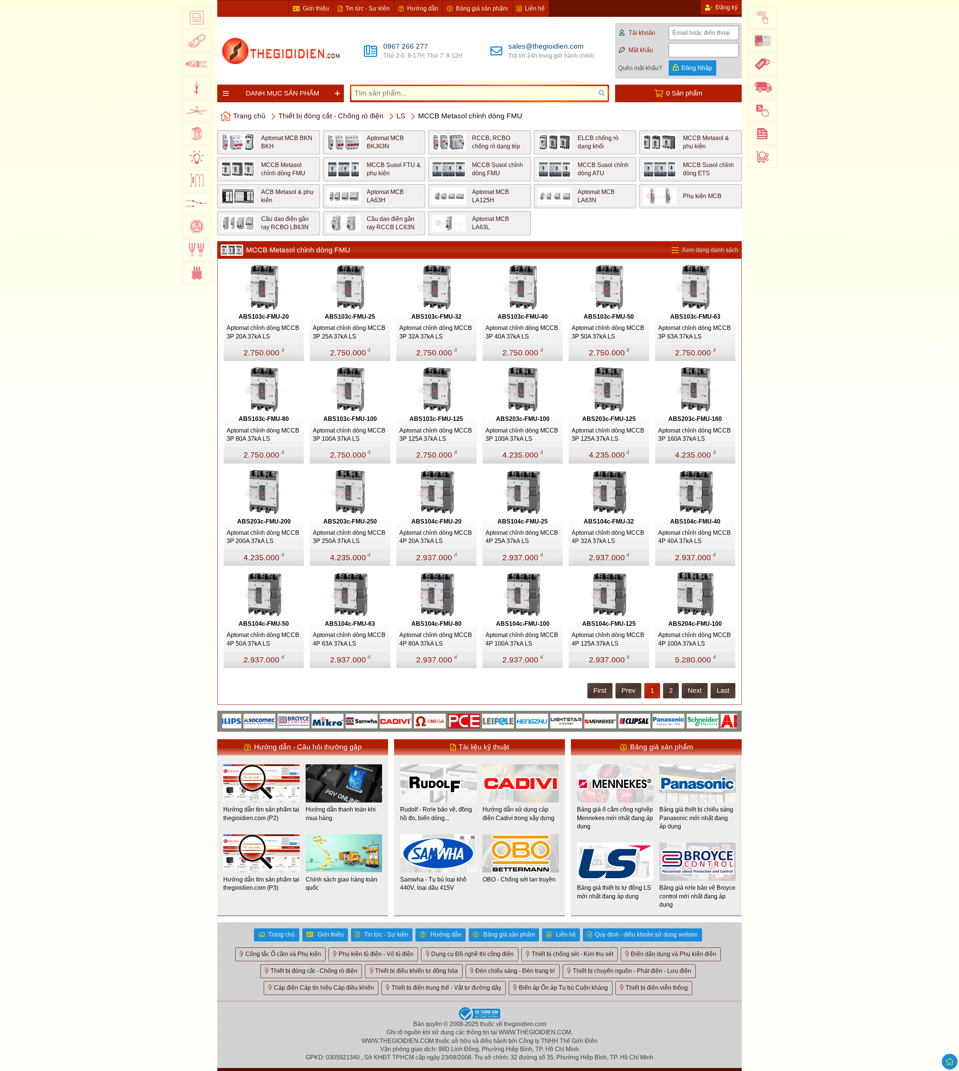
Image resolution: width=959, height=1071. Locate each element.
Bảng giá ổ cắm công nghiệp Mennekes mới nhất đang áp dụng (615, 817)
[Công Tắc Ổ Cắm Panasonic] (644, 720)
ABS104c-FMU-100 (523, 624)
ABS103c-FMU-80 (264, 419)
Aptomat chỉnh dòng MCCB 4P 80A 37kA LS (435, 639)
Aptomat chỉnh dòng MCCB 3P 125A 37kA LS (435, 434)
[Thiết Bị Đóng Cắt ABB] (713, 720)
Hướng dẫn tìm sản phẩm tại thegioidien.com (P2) (261, 813)
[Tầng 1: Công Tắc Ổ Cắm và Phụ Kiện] (196, 17)
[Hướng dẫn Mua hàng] (762, 17)
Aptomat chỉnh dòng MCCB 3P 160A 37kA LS (694, 434)
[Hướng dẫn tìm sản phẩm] (762, 157)
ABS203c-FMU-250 (350, 521)
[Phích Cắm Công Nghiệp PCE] (440, 720)
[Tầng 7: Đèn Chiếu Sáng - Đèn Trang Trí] (196, 157)
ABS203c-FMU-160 (695, 419)
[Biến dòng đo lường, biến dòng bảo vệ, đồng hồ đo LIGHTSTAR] (542, 720)
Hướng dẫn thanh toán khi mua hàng (341, 813)
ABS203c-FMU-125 (609, 419)
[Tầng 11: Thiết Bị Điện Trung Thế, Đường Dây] (196, 250)
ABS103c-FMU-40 (522, 316)
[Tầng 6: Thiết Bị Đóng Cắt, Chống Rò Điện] (196, 134)
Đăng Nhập (696, 68)
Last (723, 690)
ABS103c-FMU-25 (350, 316)
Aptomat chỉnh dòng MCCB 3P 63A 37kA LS (694, 332)
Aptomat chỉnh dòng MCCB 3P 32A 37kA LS (435, 332)
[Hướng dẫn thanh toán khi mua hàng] (762, 110)
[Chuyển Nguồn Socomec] (235, 720)
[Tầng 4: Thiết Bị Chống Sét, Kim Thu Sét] (196, 87)
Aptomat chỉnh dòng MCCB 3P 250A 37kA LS (349, 537)
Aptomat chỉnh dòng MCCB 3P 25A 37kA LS (349, 332)
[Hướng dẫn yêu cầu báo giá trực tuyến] (762, 134)
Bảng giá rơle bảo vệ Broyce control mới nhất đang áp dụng (697, 896)
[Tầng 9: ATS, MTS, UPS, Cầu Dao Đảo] (196, 203)
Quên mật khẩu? (640, 68)
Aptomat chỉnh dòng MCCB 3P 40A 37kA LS (521, 332)
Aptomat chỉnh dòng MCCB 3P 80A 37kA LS (263, 434)
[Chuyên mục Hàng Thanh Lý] (762, 64)
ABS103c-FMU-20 (264, 316)
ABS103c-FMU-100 (350, 419)
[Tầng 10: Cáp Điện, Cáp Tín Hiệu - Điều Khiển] (196, 226)
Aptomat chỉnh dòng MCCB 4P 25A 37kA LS (521, 537)
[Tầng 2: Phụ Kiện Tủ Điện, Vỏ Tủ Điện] (196, 41)
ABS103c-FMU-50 (609, 316)
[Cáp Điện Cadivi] (372, 720)
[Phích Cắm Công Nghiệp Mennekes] (576, 720)
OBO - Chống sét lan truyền (519, 879)
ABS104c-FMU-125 (609, 624)
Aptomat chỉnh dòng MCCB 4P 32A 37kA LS (608, 537)
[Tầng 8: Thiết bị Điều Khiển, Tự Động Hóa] (196, 180)
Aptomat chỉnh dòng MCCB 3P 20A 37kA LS (263, 332)
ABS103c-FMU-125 (436, 419)
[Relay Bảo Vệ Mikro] (304, 720)
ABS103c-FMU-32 (436, 316)
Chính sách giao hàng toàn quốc (341, 883)
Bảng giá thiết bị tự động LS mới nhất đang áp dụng (614, 892)
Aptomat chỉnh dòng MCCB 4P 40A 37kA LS (694, 537)
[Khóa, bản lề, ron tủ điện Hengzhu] (508, 720)
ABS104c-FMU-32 (609, 521)
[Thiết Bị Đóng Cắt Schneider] (679, 720)
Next (695, 690)
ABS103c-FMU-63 (695, 316)
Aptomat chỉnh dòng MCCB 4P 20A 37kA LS (435, 537)
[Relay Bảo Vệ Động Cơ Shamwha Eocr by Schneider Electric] (338, 720)
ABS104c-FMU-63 (350, 624)
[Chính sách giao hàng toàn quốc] (762, 87)
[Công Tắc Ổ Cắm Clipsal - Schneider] (610, 720)
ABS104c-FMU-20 (436, 521)
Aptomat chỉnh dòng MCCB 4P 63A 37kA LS (349, 639)
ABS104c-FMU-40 (695, 521)
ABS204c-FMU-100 (695, 624)
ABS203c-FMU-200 (264, 521)
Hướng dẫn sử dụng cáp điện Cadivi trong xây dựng (518, 813)
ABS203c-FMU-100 (523, 419)
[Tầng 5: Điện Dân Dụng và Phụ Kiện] (196, 110)
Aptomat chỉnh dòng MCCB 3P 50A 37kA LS (608, 332)
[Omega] (406, 720)
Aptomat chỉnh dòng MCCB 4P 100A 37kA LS (521, 639)
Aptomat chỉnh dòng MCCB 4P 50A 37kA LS (263, 639)
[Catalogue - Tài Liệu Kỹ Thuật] (762, 41)
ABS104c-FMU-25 (522, 521)
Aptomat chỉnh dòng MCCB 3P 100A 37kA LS (349, 434)
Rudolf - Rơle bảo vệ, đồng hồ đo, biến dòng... (436, 813)
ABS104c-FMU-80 (436, 624)
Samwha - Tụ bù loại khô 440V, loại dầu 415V (433, 883)
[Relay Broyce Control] (269, 720)
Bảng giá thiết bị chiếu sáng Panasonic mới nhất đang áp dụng (696, 817)
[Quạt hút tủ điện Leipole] (474, 720)
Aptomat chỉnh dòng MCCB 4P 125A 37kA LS (608, 639)
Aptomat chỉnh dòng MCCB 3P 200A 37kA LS (263, 537)
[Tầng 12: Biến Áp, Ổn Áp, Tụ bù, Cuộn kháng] (196, 273)
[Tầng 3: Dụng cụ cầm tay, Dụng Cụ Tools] (196, 64)
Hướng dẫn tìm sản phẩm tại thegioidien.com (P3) (261, 883)
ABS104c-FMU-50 (264, 624)
